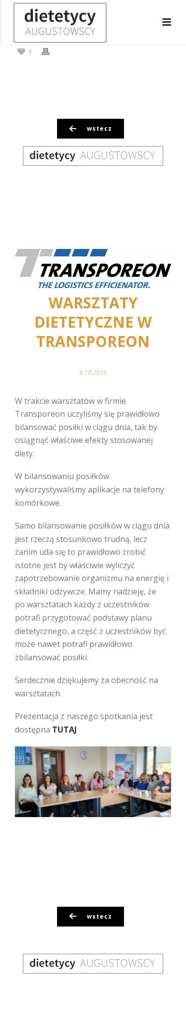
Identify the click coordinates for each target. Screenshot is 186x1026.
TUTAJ (64, 729)
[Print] (51, 50)
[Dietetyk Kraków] (50, 22)
